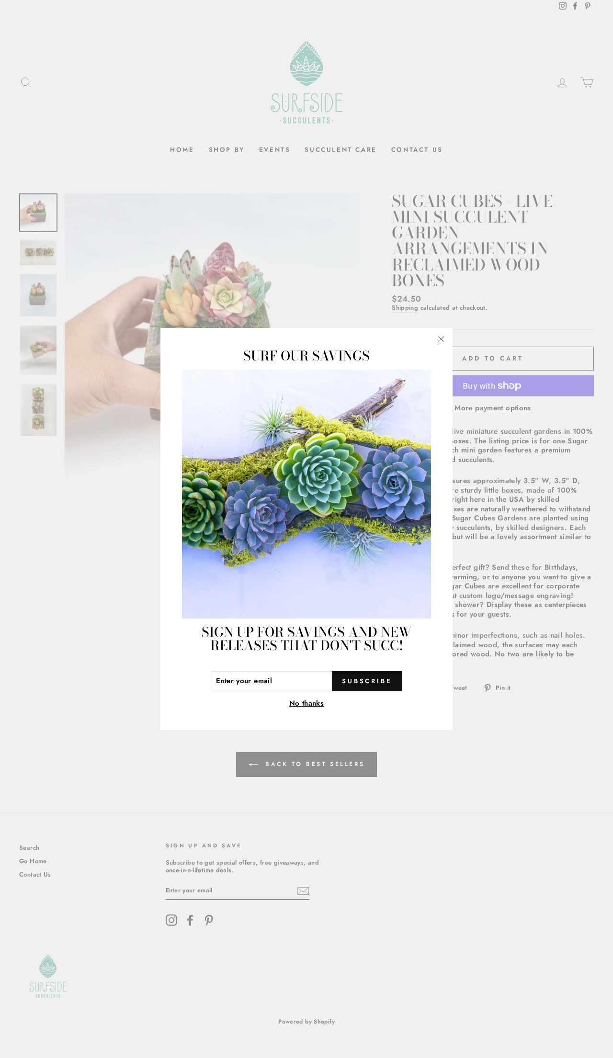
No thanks (306, 703)
